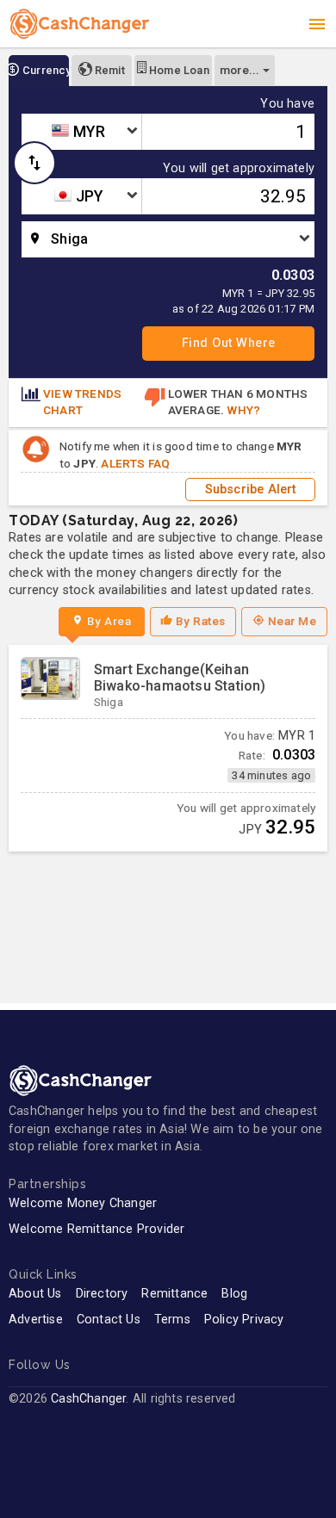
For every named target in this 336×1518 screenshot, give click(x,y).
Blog (234, 1293)
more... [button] (239, 70)
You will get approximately (238, 169)
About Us (35, 1293)
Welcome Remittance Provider (96, 1229)
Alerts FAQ (135, 463)
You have (287, 104)
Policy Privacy (244, 1319)
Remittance (174, 1293)
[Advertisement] (168, 918)
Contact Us (108, 1319)
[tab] (39, 70)
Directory (102, 1293)
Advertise (36, 1319)
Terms (172, 1319)
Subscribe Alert (250, 489)
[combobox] (81, 132)
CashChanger (88, 1398)
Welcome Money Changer (83, 1203)
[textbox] (81, 132)
